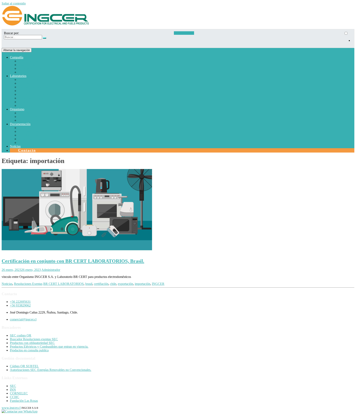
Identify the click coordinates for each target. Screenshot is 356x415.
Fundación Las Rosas (24, 400)
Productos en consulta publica (29, 350)
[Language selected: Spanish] (348, 38)
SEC (13, 386)
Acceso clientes (184, 33)
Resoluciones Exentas (28, 284)
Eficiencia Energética (32, 98)
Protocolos (25, 127)
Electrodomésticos (30, 79)
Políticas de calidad (30, 68)
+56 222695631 (20, 301)
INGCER (158, 284)
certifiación (101, 284)
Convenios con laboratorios (36, 139)
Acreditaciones (27, 135)
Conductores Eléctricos (33, 94)
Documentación (20, 124)
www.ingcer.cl (11, 407)
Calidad (23, 142)
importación (142, 284)
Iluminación (26, 102)
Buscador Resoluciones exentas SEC (34, 339)
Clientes (23, 72)
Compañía (16, 57)
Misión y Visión (28, 64)
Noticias (15, 146)
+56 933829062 (20, 305)
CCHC (14, 397)
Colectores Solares (30, 120)
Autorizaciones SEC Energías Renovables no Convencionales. (50, 370)
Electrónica (25, 90)
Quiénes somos (28, 61)
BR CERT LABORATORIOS (63, 284)
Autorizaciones (28, 116)
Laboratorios (18, 76)
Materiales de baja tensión (35, 87)
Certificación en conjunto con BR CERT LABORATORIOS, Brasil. (73, 261)
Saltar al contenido (14, 3)
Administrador (50, 270)
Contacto (27, 150)
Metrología (25, 105)
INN (13, 389)
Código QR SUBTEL (24, 366)
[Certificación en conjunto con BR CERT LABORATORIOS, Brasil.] (77, 252)
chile (113, 284)
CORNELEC (19, 393)
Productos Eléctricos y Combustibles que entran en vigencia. (49, 346)
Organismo (17, 109)
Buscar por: (11, 33)
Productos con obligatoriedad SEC (32, 343)
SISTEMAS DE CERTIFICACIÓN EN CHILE (50, 113)
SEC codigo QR (20, 335)
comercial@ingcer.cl (23, 319)
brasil (88, 284)
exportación (125, 284)
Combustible (26, 83)
